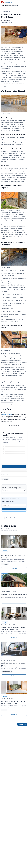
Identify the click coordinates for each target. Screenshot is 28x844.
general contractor (7, 414)
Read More (14, 568)
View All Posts (22, 724)
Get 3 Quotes (14, 509)
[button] (26, 2)
